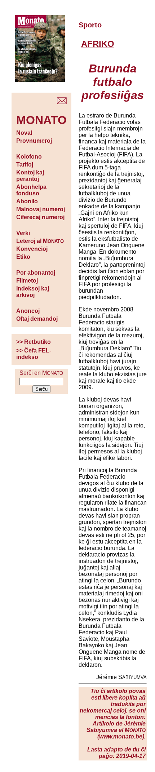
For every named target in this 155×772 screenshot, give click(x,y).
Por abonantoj (35, 273)
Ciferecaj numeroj (40, 217)
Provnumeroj (34, 141)
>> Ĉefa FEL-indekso (33, 353)
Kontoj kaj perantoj (30, 175)
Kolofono (29, 157)
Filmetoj (27, 281)
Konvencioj (32, 249)
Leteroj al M (40, 241)
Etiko (23, 257)
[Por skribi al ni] (62, 102)
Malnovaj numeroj (40, 209)
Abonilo (27, 201)
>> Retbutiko (33, 342)
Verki (23, 233)
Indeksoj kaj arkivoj (32, 291)
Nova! (24, 133)
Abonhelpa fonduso (31, 190)
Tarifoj (24, 164)
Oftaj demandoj (37, 319)
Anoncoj (28, 311)
